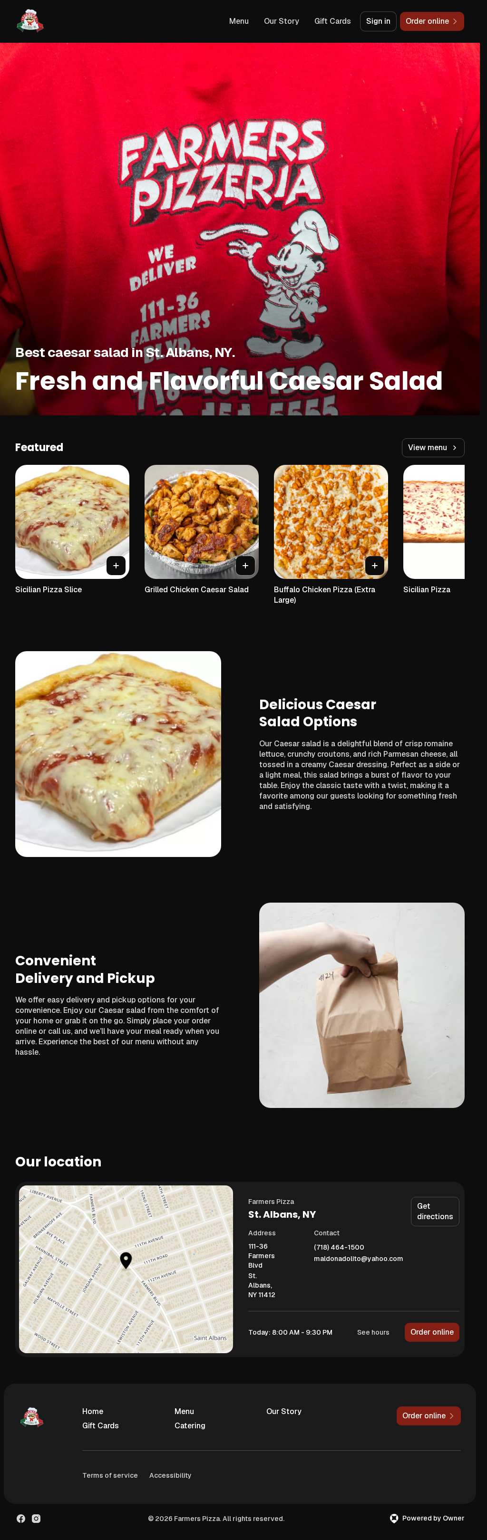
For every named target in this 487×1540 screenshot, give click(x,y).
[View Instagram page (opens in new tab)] (36, 1518)
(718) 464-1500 (339, 1247)
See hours (373, 1332)
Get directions (435, 1211)
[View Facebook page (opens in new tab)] (21, 1518)
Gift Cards (332, 21)
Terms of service (110, 1475)
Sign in (378, 21)
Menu (239, 21)
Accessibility (170, 1475)
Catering (190, 1426)
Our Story (281, 21)
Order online (432, 1332)
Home (92, 1411)
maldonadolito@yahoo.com (358, 1258)
